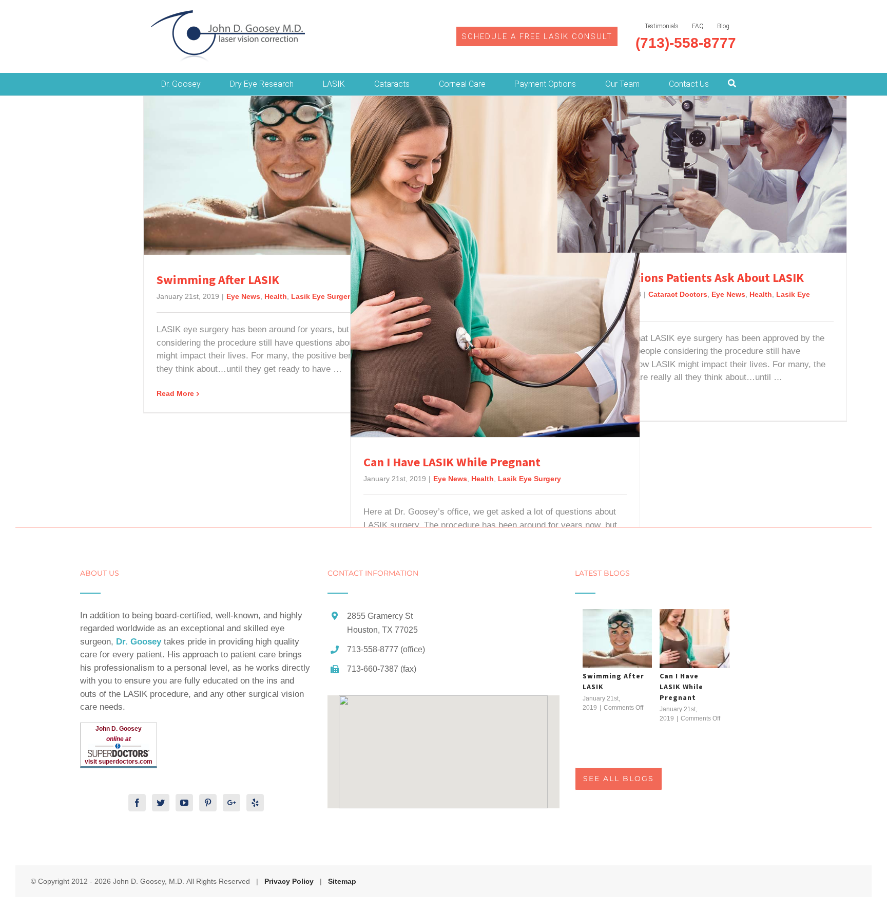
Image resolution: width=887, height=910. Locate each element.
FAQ (698, 26)
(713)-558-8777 (685, 43)
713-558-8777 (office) (386, 649)
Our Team (622, 84)
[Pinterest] (208, 802)
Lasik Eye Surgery (322, 296)
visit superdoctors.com (118, 761)
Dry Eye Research (262, 84)
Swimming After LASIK (218, 280)
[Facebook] (137, 802)
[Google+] (231, 802)
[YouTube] (184, 802)
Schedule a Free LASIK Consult (536, 36)
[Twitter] (160, 802)
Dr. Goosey (181, 84)
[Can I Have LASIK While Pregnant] (697, 639)
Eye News (243, 296)
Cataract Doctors (677, 294)
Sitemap (342, 881)
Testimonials (662, 26)
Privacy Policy (289, 881)
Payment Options (545, 84)
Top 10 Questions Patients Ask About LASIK (687, 278)
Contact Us (689, 84)
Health (275, 296)
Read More (175, 393)
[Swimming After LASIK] (620, 639)
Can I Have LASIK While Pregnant (452, 462)
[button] (443, 746)
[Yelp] (255, 802)
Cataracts (392, 84)
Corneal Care (462, 84)
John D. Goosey (118, 728)
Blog (723, 26)
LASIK (334, 84)
